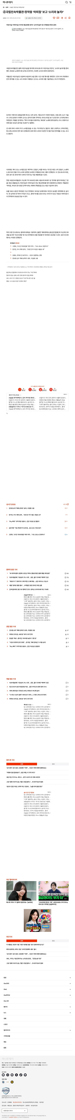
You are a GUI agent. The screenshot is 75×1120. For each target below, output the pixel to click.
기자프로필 (7, 1036)
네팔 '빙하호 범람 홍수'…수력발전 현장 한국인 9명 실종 (25, 585)
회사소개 (4, 1102)
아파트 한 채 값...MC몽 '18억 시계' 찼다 (21, 634)
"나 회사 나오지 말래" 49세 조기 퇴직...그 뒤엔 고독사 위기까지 (27, 695)
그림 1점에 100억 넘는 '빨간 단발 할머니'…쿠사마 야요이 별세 (24, 782)
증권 (5, 977)
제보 (5, 1042)
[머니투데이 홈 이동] (7, 1059)
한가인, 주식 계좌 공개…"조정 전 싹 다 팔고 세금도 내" (28, 249)
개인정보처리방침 (17, 1102)
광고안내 (4, 1105)
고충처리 (27, 1105)
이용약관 (41, 1102)
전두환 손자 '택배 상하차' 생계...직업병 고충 (25, 258)
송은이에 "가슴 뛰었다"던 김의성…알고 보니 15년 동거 (25, 528)
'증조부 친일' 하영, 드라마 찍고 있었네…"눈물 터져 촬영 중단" (24, 786)
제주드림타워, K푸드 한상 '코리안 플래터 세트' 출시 (21, 949)
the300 (6, 983)
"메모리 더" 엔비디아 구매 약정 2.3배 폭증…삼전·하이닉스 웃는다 (28, 581)
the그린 (6, 1001)
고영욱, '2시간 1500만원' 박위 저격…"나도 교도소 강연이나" (30, 246)
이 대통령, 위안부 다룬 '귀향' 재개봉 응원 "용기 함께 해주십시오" (25, 945)
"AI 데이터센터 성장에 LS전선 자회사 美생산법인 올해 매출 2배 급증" (29, 573)
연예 (5, 1018)
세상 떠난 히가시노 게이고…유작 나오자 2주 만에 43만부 (23, 777)
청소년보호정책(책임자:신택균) (30, 1102)
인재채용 (9, 1102)
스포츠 (6, 1024)
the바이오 (7, 995)
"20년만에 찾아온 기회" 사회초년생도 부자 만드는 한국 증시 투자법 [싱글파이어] (53, 903)
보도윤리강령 (34, 1105)
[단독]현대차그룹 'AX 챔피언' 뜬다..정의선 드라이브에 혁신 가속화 (28, 589)
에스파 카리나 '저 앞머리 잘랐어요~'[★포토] (19, 902)
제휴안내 (9, 1105)
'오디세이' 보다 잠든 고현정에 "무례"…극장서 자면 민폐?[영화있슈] (26, 768)
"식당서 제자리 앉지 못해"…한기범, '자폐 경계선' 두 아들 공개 (27, 642)
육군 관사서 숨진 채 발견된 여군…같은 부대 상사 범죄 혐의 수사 (27, 687)
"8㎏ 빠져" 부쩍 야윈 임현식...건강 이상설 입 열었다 (24, 521)
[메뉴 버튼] (70, 2)
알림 (5, 1048)
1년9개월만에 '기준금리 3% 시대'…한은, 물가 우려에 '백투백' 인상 (29, 577)
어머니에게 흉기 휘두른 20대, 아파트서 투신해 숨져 (24, 691)
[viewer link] (60, 56)
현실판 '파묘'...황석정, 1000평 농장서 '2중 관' (22, 638)
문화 (7, 7)
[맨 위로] (71, 1112)
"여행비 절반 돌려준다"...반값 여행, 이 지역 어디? (20, 772)
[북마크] (69, 18)
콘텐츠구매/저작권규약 (18, 1105)
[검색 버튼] (66, 2)
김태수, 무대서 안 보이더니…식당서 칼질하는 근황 (27, 255)
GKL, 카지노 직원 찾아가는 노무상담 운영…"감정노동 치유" (24, 959)
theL (5, 989)
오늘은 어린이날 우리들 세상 (17, 7)
